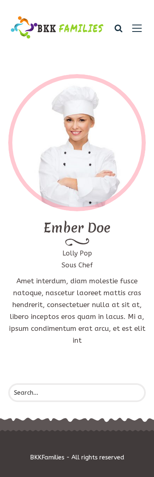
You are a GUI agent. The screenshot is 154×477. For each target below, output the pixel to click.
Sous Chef (77, 265)
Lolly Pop (77, 253)
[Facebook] (52, 164)
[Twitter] (77, 164)
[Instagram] (102, 164)
